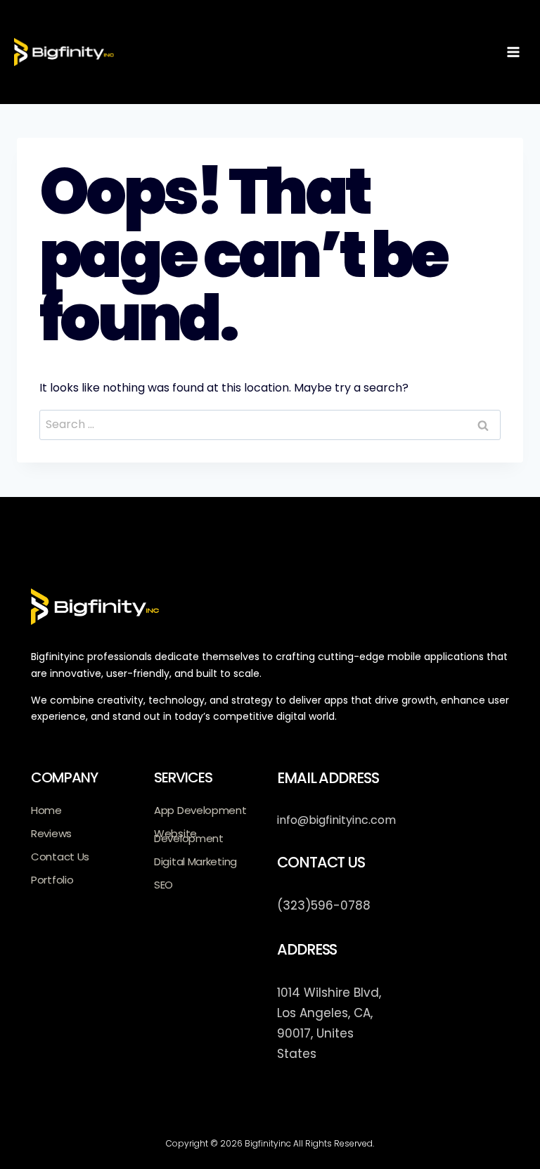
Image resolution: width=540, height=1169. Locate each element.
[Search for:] (270, 424)
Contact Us (60, 856)
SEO (163, 884)
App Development (200, 810)
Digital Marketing (195, 861)
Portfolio (52, 879)
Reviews (51, 833)
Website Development (189, 836)
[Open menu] (513, 52)
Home (46, 810)
